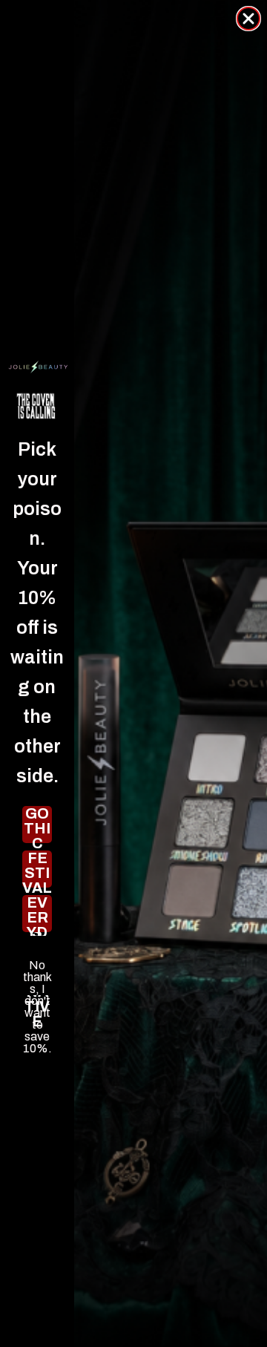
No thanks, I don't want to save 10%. (37, 965)
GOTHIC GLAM (37, 824)
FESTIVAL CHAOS (37, 869)
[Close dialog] (248, 18)
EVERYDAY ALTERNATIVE (37, 913)
